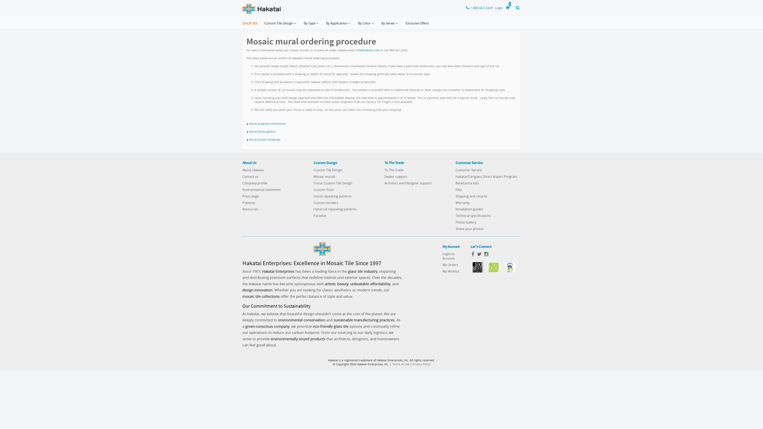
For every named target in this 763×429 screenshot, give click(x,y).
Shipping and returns (471, 196)
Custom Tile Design (328, 170)
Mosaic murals (324, 176)
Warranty (463, 203)
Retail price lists (467, 183)
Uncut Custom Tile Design (333, 183)
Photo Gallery (466, 222)
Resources (250, 209)
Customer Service (469, 170)
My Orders (450, 265)
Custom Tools (324, 189)
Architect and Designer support (408, 183)
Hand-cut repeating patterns (335, 209)
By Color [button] (364, 23)
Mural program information (267, 124)
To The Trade (394, 170)
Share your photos (470, 229)
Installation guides (469, 209)
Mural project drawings (264, 139)
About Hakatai (253, 170)
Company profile (254, 183)
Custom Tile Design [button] (279, 23)
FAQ (459, 189)
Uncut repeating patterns (333, 196)
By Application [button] (337, 23)
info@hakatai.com (368, 50)
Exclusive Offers (417, 23)
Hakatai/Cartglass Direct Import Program (486, 176)
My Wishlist (451, 271)
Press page (250, 196)
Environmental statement (261, 189)
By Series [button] (388, 23)
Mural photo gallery (262, 131)
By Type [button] (310, 23)
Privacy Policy (421, 364)
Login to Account (449, 256)
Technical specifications (473, 216)
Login (499, 8)
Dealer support (395, 176)
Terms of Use (401, 364)
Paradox (320, 216)
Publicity (248, 203)
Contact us (250, 176)
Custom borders (326, 203)
